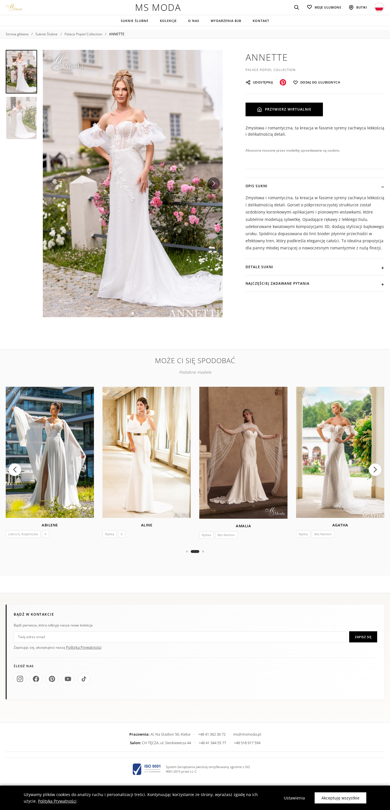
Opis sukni (257, 186)
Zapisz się (363, 637)
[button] (213, 183)
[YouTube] (68, 679)
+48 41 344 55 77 (212, 742)
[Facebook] (36, 679)
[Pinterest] (52, 679)
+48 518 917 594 (247, 742)
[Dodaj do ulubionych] (85, 395)
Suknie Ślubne (134, 21)
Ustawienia (294, 798)
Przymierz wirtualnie (288, 109)
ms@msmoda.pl (247, 734)
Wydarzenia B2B (226, 21)
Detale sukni (259, 266)
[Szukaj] (296, 7)
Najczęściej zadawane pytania (277, 283)
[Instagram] (20, 679)
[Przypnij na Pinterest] (283, 82)
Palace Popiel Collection (83, 34)
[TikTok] (84, 679)
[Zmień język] (379, 7)
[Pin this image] (212, 60)
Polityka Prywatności (83, 647)
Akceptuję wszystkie (340, 798)
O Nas (193, 21)
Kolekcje (168, 21)
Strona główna (17, 34)
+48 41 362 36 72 (212, 734)
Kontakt (261, 21)
